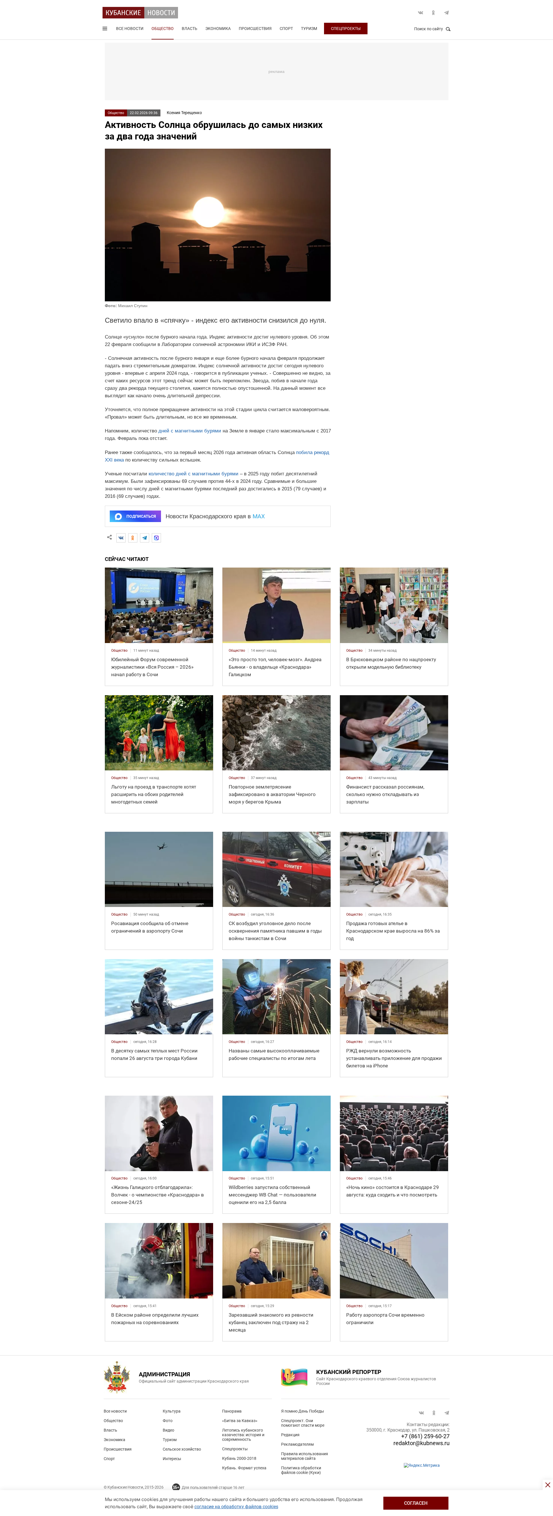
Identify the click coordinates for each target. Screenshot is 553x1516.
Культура (172, 1411)
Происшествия (255, 28)
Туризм (309, 28)
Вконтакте (420, 12)
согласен (415, 1503)
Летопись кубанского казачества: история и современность (243, 1435)
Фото (168, 1420)
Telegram (446, 12)
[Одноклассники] (132, 537)
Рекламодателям (297, 1444)
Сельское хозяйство (182, 1449)
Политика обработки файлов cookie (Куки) (301, 1470)
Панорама (232, 1411)
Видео (168, 1430)
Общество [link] (119, 651)
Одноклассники (433, 12)
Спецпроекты (346, 28)
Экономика (218, 28)
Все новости (129, 28)
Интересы (172, 1458)
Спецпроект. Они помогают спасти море (302, 1423)
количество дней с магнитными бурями (193, 474)
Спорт (286, 28)
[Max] (156, 537)
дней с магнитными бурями (189, 431)
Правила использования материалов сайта (304, 1456)
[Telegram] (144, 537)
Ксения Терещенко (184, 112)
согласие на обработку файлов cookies (236, 1506)
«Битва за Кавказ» (239, 1420)
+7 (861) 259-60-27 (425, 1436)
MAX (259, 516)
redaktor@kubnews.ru (421, 1443)
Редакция (290, 1434)
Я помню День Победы (302, 1411)
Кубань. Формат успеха (244, 1468)
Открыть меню (105, 30)
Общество (162, 28)
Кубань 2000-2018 (239, 1458)
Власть (189, 28)
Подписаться (141, 516)
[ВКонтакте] (121, 537)
